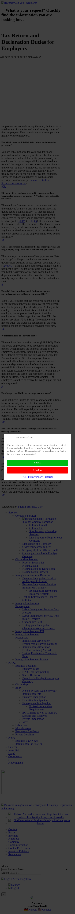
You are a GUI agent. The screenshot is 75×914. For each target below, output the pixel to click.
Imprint (49, 477)
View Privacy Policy (32, 477)
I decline (37, 470)
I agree (37, 462)
